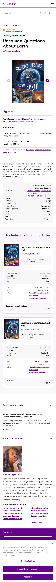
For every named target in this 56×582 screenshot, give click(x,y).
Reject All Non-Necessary (27, 569)
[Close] (53, 543)
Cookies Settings (28, 561)
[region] (28, 561)
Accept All (28, 577)
